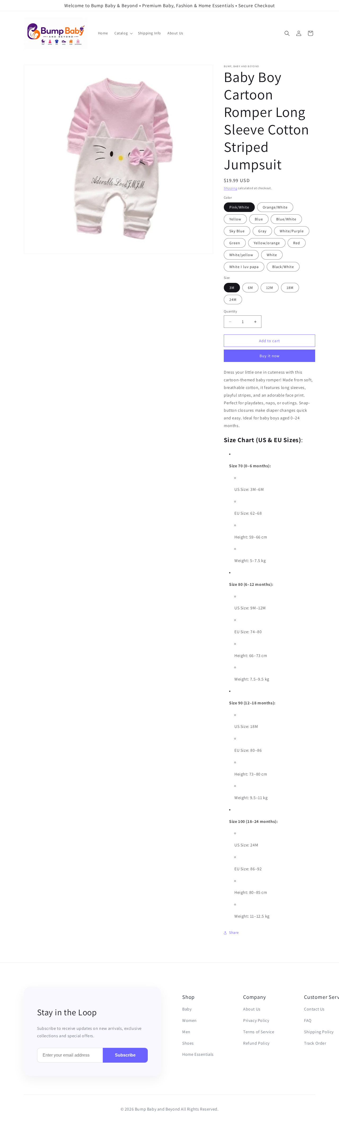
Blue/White (286, 219)
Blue (259, 219)
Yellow (235, 219)
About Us (252, 1009)
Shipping (230, 188)
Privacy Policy (256, 1020)
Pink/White (239, 207)
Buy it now (270, 355)
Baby (186, 1009)
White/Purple (292, 231)
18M (290, 287)
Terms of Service (258, 1032)
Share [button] (234, 932)
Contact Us (314, 1009)
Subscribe (125, 1055)
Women (189, 1020)
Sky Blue (237, 231)
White (272, 254)
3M (231, 287)
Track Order (315, 1043)
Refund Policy (256, 1043)
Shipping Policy (319, 1032)
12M (269, 287)
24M (233, 299)
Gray (262, 231)
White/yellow (241, 254)
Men (186, 1032)
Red (296, 243)
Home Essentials (198, 1054)
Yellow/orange (267, 243)
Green (234, 243)
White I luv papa (244, 266)
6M (250, 287)
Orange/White (275, 207)
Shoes (188, 1043)
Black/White (283, 266)
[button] (123, 33)
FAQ (308, 1020)
